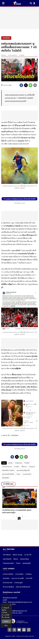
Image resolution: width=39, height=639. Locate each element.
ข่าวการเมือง (19, 574)
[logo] (16, 3)
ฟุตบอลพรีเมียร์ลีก (8, 474)
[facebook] (21, 85)
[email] (35, 85)
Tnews (18, 563)
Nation (16, 559)
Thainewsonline (8, 563)
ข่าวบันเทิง (6, 578)
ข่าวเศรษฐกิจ (18, 583)
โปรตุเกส (32, 467)
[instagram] (29, 629)
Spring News (24, 559)
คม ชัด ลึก (27, 555)
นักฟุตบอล (18, 463)
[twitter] (26, 85)
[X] (14, 629)
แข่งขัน (10, 463)
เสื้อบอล (24, 467)
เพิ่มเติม (7, 617)
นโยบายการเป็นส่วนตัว (23, 587)
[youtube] (19, 629)
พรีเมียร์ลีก (5, 478)
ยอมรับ (6, 621)
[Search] (31, 3)
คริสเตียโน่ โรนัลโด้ (8, 470)
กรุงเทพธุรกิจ (7, 559)
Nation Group (17, 555)
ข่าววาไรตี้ (29, 578)
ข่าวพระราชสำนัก (8, 574)
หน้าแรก (3, 55)
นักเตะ (19, 474)
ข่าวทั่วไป (21, 55)
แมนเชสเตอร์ (27, 474)
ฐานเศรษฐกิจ (27, 563)
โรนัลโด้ (26, 463)
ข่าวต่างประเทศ (12, 55)
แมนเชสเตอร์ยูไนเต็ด (23, 470)
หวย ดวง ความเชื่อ (18, 578)
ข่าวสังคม (28, 574)
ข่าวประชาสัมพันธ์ (8, 587)
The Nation (7, 555)
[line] (30, 85)
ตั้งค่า (6, 625)
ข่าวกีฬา (16, 467)
